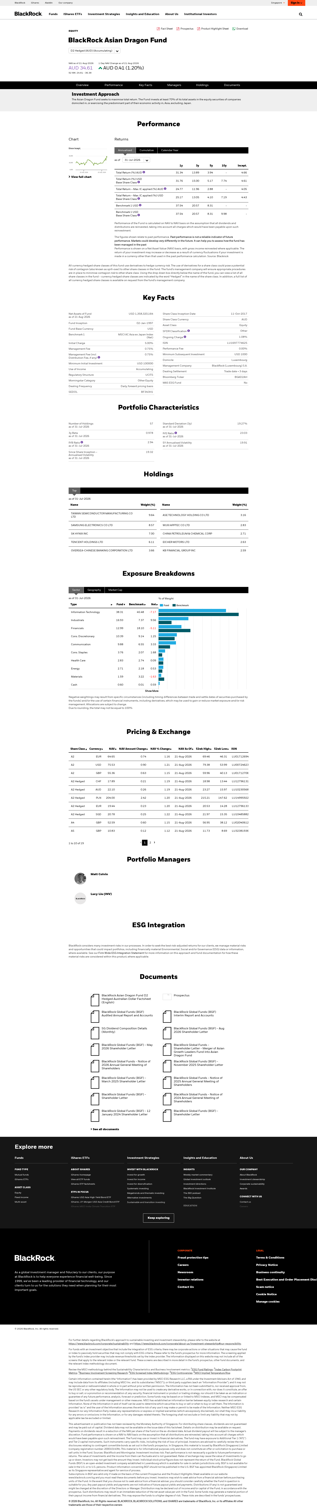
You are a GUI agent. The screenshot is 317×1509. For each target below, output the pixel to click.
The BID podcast (192, 1193)
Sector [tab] (76, 590)
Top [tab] (74, 490)
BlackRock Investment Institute (199, 1189)
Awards (243, 1189)
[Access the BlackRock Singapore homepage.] (35, 1260)
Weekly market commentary (197, 1175)
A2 (72, 756)
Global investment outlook (197, 1179)
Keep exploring (159, 1218)
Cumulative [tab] (147, 150)
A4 (72, 822)
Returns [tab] (121, 139)
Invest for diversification (139, 1184)
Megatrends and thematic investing (145, 1193)
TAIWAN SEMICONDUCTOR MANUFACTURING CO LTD (102, 515)
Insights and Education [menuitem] (142, 14)
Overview (82, 85)
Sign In (295, 3)
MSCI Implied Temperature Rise (212, 1373)
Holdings (202, 85)
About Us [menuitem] (171, 14)
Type (73, 604)
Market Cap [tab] (115, 590)
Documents (232, 85)
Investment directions (194, 1184)
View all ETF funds (80, 1179)
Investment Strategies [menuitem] (104, 14)
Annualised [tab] (125, 150)
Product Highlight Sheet (215, 29)
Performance (114, 85)
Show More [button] (151, 691)
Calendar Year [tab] (169, 150)
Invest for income (136, 1179)
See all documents (106, 1129)
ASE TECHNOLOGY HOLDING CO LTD (186, 515)
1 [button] (145, 842)
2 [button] (150, 842)
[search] (299, 14)
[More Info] (144, 172)
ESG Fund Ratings (202, 1370)
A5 (72, 831)
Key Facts (145, 85)
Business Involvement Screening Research (103, 1373)
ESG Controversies (181, 1373)
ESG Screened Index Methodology (149, 1373)
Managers (174, 85)
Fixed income (21, 1197)
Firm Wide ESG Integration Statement (121, 953)
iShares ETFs (21, 1179)
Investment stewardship (252, 1179)
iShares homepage (81, 1175)
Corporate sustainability (252, 1184)
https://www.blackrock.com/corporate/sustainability (99, 1344)
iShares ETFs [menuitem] (72, 14)
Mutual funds (22, 1175)
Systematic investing (138, 1189)
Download (242, 29)
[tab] (90, 160)
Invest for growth (136, 1175)
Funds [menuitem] (53, 14)
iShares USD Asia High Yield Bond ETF (91, 1197)
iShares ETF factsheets (83, 1184)
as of (117, 160)
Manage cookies (268, 1301)
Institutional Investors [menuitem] (200, 14)
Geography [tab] (94, 590)
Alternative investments (139, 1198)
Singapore (277, 3)
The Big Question (192, 1198)
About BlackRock (248, 1175)
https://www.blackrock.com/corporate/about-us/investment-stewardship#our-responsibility (187, 1344)
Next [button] (154, 842)
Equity (18, 1193)
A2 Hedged (78, 781)
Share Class (77, 749)
